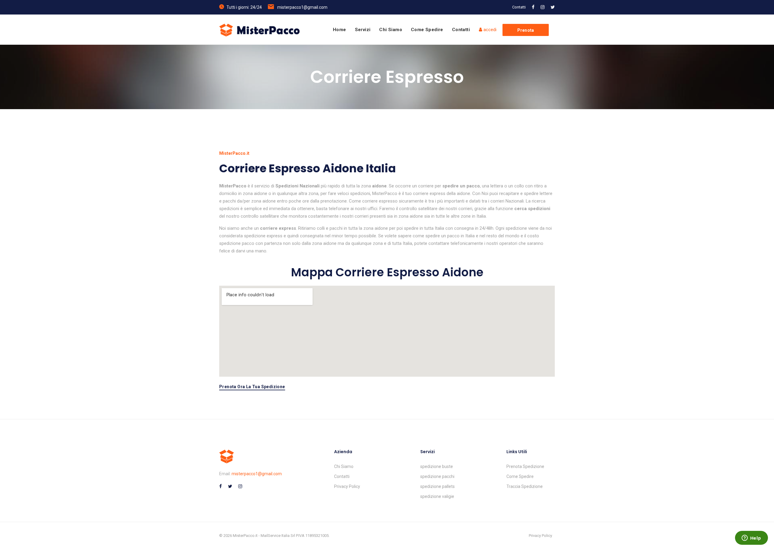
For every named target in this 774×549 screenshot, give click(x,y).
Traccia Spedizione (524, 486)
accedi (489, 29)
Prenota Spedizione (525, 466)
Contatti (519, 7)
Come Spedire (427, 29)
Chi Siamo (390, 29)
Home (339, 29)
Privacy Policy (347, 486)
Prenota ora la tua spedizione (252, 387)
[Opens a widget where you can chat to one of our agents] (751, 538)
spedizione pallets (437, 486)
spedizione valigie (437, 496)
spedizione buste (436, 466)
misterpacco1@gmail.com (302, 7)
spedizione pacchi (437, 476)
